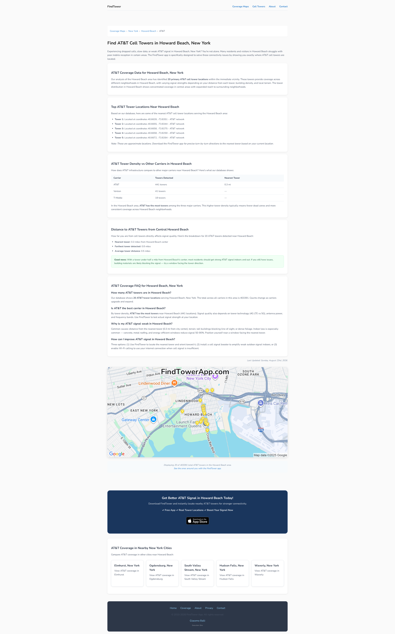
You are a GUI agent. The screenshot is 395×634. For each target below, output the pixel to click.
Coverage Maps (240, 6)
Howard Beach (148, 31)
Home (173, 608)
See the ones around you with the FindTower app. (197, 468)
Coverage (185, 608)
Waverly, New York (267, 565)
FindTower (114, 6)
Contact (283, 6)
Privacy (209, 608)
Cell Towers (258, 6)
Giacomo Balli (197, 620)
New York (133, 31)
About (272, 6)
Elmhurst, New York (126, 565)
